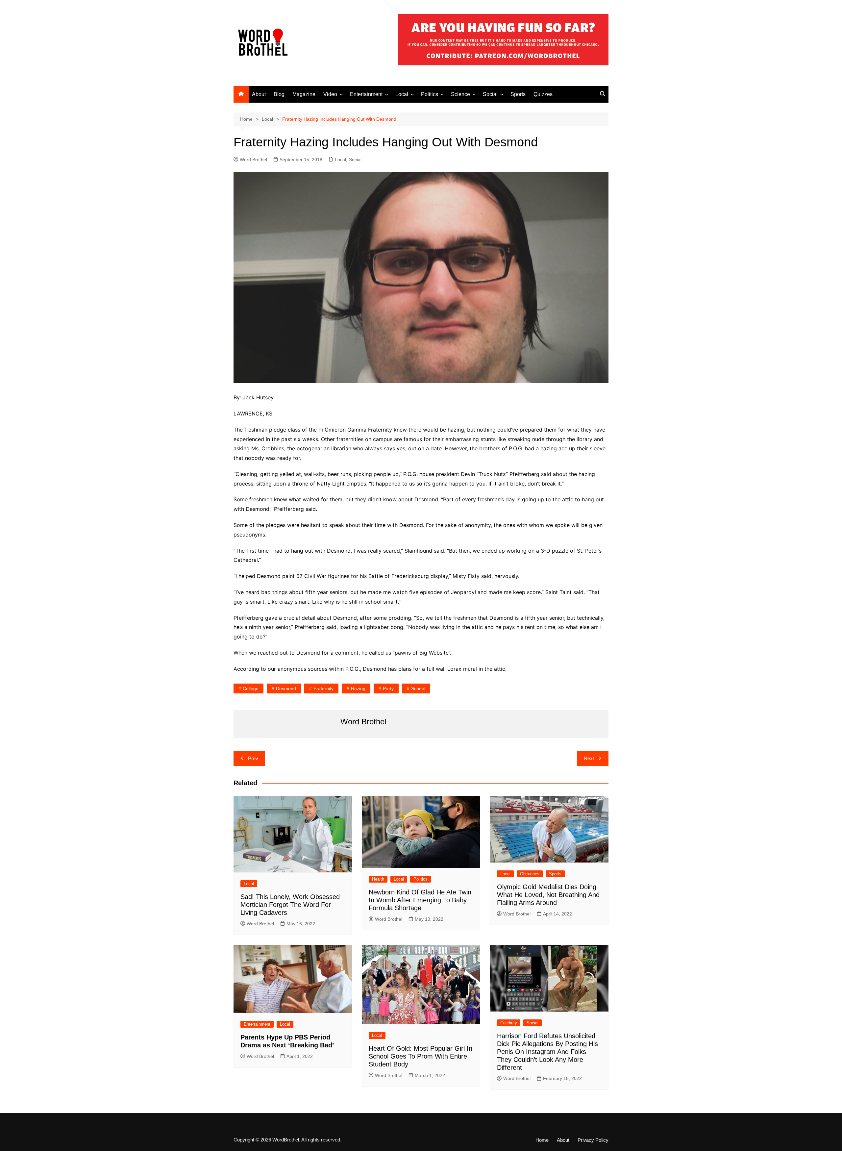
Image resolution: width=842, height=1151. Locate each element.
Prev (253, 758)
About (259, 94)
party (388, 688)
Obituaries (529, 873)
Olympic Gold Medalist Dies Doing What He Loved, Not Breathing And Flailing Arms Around (548, 894)
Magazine (303, 94)
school (418, 688)
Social (490, 94)
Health (378, 879)
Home (542, 1140)
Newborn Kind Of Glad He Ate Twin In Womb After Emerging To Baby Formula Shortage (420, 900)
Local (401, 94)
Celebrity (508, 1022)
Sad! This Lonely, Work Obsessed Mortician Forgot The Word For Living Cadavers (290, 904)
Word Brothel (253, 159)
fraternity (323, 688)
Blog (279, 94)
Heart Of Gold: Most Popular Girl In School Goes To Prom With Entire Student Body (420, 1056)
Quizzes (543, 94)
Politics (429, 94)
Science (460, 94)
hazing (358, 688)
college (251, 688)
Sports (518, 94)
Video (330, 94)
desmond (286, 688)
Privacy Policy (593, 1140)
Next (589, 758)
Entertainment (366, 94)
